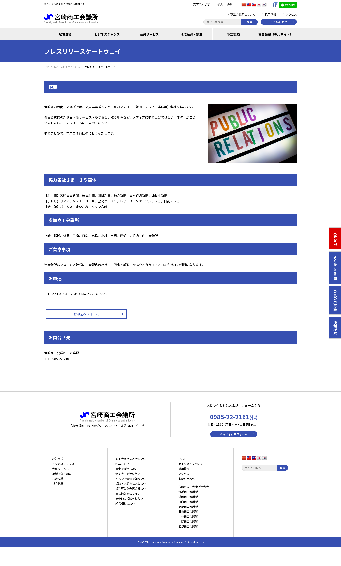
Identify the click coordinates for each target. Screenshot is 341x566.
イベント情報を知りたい (130, 478)
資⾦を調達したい (126, 469)
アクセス (291, 14)
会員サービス (149, 34)
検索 (249, 22)
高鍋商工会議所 (188, 506)
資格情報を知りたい (127, 493)
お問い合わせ (279, 22)
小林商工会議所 (188, 516)
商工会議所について (242, 14)
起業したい (122, 464)
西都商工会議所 (188, 526)
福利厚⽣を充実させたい (130, 488)
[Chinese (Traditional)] (248, 5)
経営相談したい (125, 503)
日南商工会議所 (188, 511)
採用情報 (270, 14)
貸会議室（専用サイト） (275, 34)
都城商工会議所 (188, 492)
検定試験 (233, 34)
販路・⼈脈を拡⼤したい (130, 483)
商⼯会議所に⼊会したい (130, 459)
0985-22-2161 (234, 416)
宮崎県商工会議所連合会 (193, 487)
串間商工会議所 (188, 521)
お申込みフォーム (86, 314)
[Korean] (264, 5)
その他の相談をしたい (129, 498)
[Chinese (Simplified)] (243, 5)
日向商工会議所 (188, 502)
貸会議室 (57, 483)
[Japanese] (259, 5)
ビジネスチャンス (107, 34)
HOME (182, 459)
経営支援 (65, 34)
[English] (254, 5)
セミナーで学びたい (127, 474)
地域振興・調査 (191, 34)
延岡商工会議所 (188, 497)
